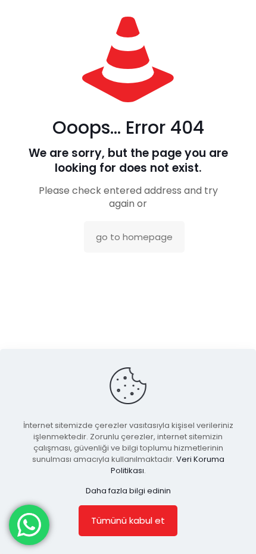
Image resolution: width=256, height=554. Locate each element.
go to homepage (134, 237)
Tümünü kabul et (128, 520)
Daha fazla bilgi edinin (128, 490)
